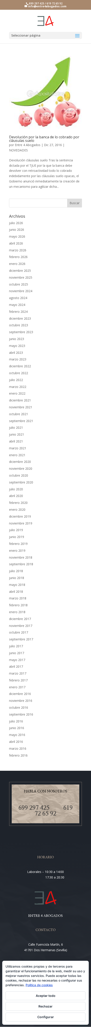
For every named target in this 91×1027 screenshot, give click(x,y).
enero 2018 (17, 612)
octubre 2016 (18, 707)
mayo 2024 (17, 305)
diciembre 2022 (20, 366)
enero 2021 (17, 455)
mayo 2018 (17, 585)
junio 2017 (16, 653)
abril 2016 (16, 741)
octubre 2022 (18, 373)
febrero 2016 (18, 755)
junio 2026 (16, 229)
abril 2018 (16, 591)
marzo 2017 (17, 673)
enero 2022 (17, 393)
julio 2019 (16, 530)
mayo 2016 (17, 735)
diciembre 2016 (20, 694)
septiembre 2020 (21, 482)
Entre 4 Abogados (27, 145)
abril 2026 (16, 243)
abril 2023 (16, 352)
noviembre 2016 (20, 700)
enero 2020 (17, 509)
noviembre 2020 (20, 468)
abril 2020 (16, 496)
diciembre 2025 (20, 270)
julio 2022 (16, 380)
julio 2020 (16, 489)
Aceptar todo (45, 996)
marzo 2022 (17, 387)
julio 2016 (16, 721)
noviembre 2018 (20, 557)
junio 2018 (16, 578)
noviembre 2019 (20, 523)
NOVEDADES (18, 150)
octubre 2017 (18, 632)
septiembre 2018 (21, 564)
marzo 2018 (17, 598)
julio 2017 (16, 646)
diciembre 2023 (20, 318)
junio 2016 (16, 728)
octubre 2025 (18, 284)
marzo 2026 (17, 250)
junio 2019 (16, 537)
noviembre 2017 (20, 626)
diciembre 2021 (20, 400)
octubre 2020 (18, 475)
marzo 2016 (17, 748)
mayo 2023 (17, 346)
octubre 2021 (18, 414)
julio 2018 (16, 571)
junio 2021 (16, 434)
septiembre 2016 (21, 714)
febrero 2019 (18, 544)
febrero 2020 (18, 503)
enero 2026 (17, 264)
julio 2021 (16, 427)
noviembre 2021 (20, 407)
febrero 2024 (18, 311)
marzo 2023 (17, 359)
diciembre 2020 (20, 462)
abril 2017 (16, 666)
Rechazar (45, 1006)
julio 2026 (16, 223)
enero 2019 (17, 550)
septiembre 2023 (21, 332)
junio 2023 (16, 339)
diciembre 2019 (20, 516)
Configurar (45, 1017)
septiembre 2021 (21, 421)
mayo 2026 (17, 236)
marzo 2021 (17, 448)
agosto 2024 (18, 298)
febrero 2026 (18, 257)
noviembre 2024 (20, 291)
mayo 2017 (17, 660)
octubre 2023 (18, 325)
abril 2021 (16, 441)
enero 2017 (17, 687)
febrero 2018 (18, 605)
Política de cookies (39, 985)
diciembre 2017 (20, 619)
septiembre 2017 (21, 639)
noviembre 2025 (20, 277)
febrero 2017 (18, 680)
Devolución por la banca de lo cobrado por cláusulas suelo (44, 139)
